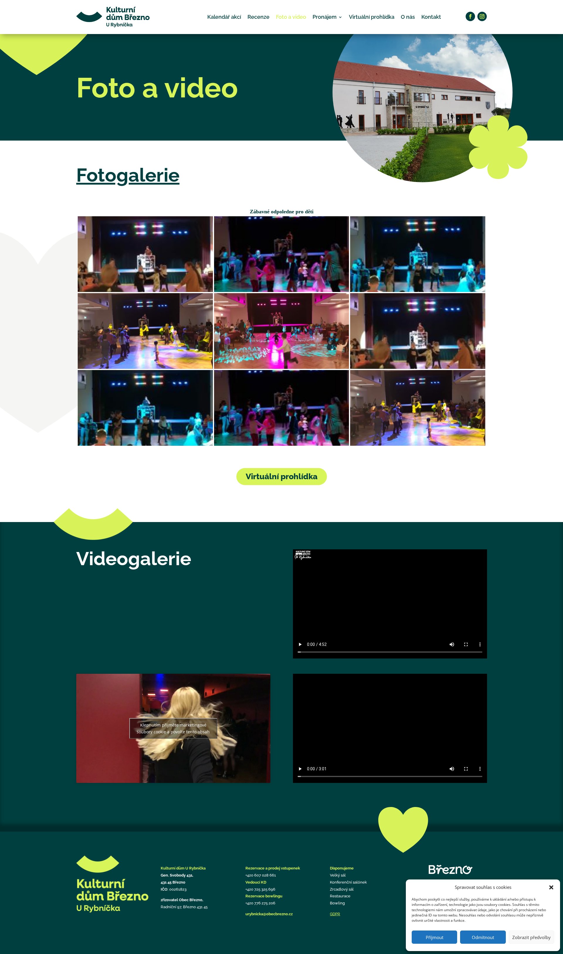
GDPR (335, 914)
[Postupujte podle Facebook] (470, 16)
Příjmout (434, 937)
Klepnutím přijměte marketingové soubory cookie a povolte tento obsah (173, 728)
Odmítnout (483, 937)
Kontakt (431, 17)
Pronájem (325, 17)
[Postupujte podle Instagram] (482, 16)
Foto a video (291, 17)
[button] (551, 887)
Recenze (258, 17)
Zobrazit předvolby (531, 937)
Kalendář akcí (224, 17)
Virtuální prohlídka (371, 17)
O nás (408, 17)
